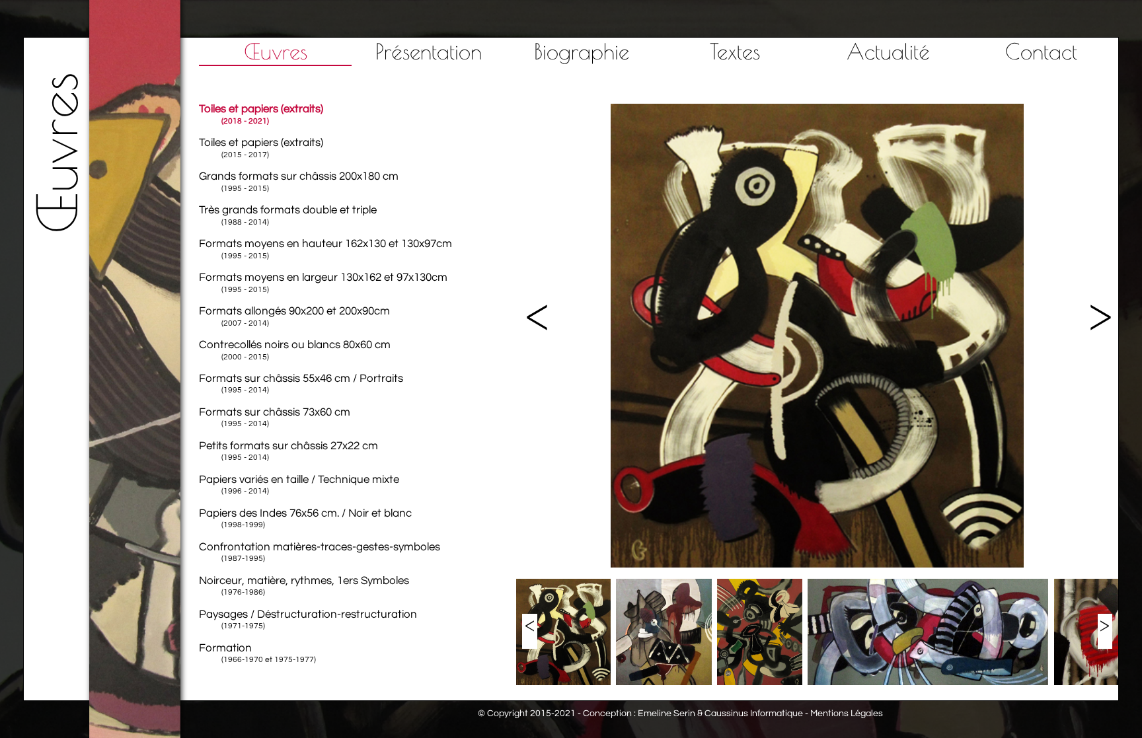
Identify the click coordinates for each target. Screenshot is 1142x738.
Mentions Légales (846, 713)
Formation (258, 653)
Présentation (428, 51)
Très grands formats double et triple (288, 215)
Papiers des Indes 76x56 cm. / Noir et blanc (305, 518)
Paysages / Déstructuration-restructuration (308, 619)
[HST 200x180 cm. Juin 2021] (817, 565)
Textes (735, 51)
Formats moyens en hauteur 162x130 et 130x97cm (325, 249)
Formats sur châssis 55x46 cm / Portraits (301, 383)
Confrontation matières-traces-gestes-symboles (319, 552)
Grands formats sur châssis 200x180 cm (299, 181)
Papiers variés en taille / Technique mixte (299, 485)
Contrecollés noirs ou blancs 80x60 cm (295, 350)
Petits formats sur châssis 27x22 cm (288, 451)
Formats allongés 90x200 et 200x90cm (294, 316)
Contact (1041, 51)
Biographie (581, 51)
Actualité (888, 51)
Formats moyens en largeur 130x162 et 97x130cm (323, 282)
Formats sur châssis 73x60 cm (274, 417)
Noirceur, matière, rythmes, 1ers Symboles (304, 586)
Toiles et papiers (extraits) (261, 114)
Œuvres (275, 51)
